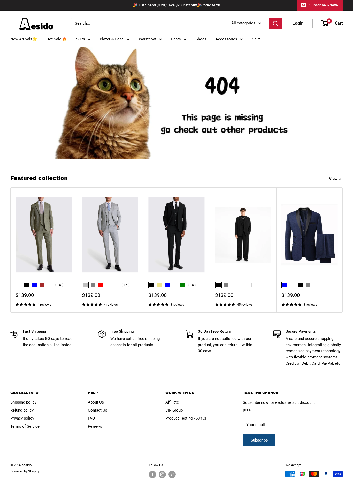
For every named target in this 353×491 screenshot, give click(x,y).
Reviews (95, 426)
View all (336, 178)
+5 (59, 285)
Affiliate (172, 402)
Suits (80, 39)
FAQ (91, 418)
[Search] (275, 23)
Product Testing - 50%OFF (187, 418)
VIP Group (174, 410)
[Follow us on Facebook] (152, 474)
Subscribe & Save (323, 5)
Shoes (201, 39)
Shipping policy (23, 402)
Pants (176, 39)
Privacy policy (22, 418)
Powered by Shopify (24, 471)
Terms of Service (25, 426)
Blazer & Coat (112, 39)
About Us (96, 402)
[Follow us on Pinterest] (172, 474)
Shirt (256, 39)
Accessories (226, 39)
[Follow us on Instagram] (162, 474)
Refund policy (22, 410)
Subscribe (259, 440)
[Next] (342, 250)
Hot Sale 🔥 (56, 39)
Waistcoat (147, 39)
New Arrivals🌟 (23, 39)
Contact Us (97, 410)
